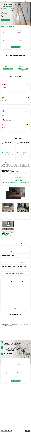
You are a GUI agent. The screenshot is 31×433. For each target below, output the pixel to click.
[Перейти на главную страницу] (3, 1)
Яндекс (3, 88)
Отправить (18, 180)
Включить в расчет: (19, 370)
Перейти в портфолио (25, 238)
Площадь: (4, 370)
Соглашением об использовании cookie (6, 431)
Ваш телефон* (17, 175)
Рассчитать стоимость (15, 46)
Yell (2, 128)
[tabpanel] (15, 65)
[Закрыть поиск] (25, 1)
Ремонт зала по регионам (25, 335)
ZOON (3, 115)
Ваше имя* (17, 171)
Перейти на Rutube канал (15, 308)
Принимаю (27, 430)
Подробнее (6, 70)
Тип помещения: (5, 362)
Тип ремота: (18, 362)
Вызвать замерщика (5, 19)
